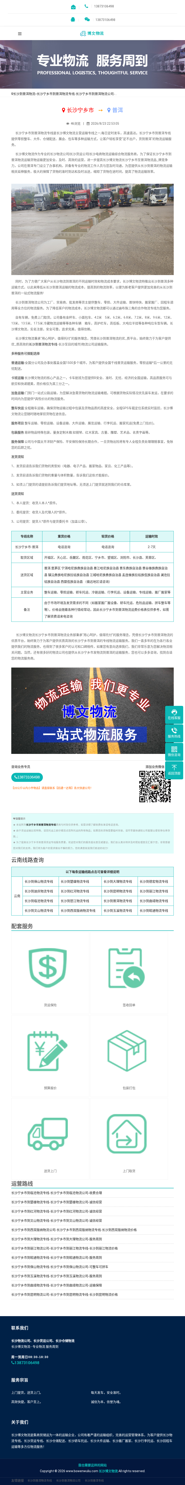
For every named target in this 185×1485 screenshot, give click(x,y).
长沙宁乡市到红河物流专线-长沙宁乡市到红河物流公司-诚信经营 (56, 1211)
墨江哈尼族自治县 (106, 568)
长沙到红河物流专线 (75, 891)
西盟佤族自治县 (72, 581)
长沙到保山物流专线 (39, 881)
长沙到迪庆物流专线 (39, 891)
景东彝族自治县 (131, 568)
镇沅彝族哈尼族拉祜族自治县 (68, 575)
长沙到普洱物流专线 (43, 344)
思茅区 (56, 568)
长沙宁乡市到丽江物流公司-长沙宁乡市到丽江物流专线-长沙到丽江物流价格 (64, 1248)
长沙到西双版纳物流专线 (78, 910)
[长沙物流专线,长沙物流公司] (92, 33)
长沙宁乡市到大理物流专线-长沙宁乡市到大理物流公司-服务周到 (56, 1239)
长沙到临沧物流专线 (39, 901)
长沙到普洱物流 (24, 94)
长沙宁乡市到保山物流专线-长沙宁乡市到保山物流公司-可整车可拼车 (59, 1267)
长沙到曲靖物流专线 (154, 901)
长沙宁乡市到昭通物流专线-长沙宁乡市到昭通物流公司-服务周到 (56, 1257)
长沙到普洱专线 (94, 1480)
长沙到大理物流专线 (118, 881)
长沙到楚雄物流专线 (75, 881)
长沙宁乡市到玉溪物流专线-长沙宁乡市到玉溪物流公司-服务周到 (56, 1276)
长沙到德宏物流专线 (154, 881)
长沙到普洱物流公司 (68, 1480)
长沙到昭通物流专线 (154, 910)
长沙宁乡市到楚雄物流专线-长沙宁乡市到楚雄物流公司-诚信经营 (56, 1202)
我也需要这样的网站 (92, 1465)
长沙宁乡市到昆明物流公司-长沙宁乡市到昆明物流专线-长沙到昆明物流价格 (64, 1294)
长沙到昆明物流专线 (118, 891)
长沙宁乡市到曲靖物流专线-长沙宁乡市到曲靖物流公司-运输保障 (56, 1285)
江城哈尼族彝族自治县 (105, 575)
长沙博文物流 (108, 1471)
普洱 (47, 568)
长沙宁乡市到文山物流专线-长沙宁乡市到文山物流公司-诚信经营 (56, 1220)
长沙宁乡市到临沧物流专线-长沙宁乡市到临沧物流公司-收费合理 (56, 1193)
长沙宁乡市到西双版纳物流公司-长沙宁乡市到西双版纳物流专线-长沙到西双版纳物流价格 (74, 1230)
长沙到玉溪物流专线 (118, 910)
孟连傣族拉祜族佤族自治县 (141, 575)
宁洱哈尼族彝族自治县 (77, 568)
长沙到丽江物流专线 (154, 891)
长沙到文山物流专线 (39, 910)
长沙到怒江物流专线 (75, 901)
